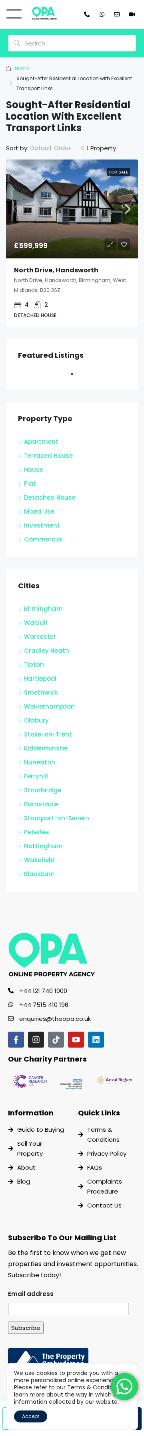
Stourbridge (42, 790)
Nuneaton (39, 762)
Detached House (50, 497)
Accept (30, 1416)
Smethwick (41, 692)
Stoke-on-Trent (48, 734)
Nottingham (43, 846)
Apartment (41, 441)
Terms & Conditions (95, 1387)
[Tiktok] (56, 1040)
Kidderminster (46, 748)
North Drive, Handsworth (56, 270)
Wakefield (39, 860)
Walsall (35, 623)
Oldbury (36, 720)
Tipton (34, 664)
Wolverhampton (49, 706)
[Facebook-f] (16, 1040)
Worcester (40, 636)
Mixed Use (39, 511)
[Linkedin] (96, 1040)
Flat (30, 483)
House (33, 469)
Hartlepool (40, 678)
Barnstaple (41, 804)
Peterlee (36, 832)
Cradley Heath (46, 650)
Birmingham (43, 609)
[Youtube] (76, 1040)
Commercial (43, 539)
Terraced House (48, 455)
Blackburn (39, 874)
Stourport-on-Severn (56, 818)
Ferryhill (36, 776)
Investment (42, 525)
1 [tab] (76, 377)
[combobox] (57, 148)
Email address (31, 1294)
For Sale (118, 172)
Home (22, 68)
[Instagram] (36, 1040)
